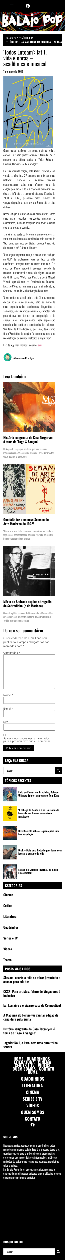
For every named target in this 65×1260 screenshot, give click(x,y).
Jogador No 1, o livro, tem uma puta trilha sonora (30, 1044)
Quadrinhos (38, 1058)
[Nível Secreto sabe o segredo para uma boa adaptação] (10, 833)
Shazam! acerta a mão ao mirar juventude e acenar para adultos (31, 979)
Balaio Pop (12, 38)
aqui (40, 345)
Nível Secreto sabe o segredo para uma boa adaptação (38, 832)
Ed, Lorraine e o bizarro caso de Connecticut (32, 1005)
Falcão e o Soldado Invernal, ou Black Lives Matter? (38, 871)
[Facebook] (28, 6)
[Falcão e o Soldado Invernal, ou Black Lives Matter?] (10, 871)
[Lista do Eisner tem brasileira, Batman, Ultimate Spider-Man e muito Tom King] (10, 794)
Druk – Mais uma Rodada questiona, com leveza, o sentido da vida (40, 851)
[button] (11, 5)
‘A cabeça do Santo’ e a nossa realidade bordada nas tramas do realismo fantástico (38, 813)
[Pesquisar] (58, 770)
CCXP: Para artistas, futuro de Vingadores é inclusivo (31, 993)
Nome (8, 695)
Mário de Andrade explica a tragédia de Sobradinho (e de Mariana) (27, 603)
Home (18, 1058)
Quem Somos (24, 1068)
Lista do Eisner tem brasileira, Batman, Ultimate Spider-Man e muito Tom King (38, 793)
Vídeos (44, 1065)
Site (5, 722)
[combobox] (29, 770)
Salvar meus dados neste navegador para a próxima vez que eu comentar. (26, 739)
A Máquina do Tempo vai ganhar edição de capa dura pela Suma (30, 1017)
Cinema (44, 1062)
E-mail (8, 708)
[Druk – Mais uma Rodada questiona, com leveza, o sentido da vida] (10, 852)
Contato (46, 1068)
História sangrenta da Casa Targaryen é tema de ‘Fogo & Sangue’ (28, 439)
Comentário (11, 652)
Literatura (24, 1062)
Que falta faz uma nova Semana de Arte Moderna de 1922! (26, 521)
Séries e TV (28, 38)
